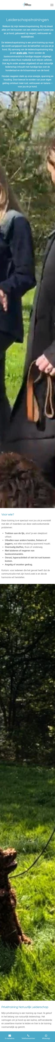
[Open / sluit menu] (52, 5)
